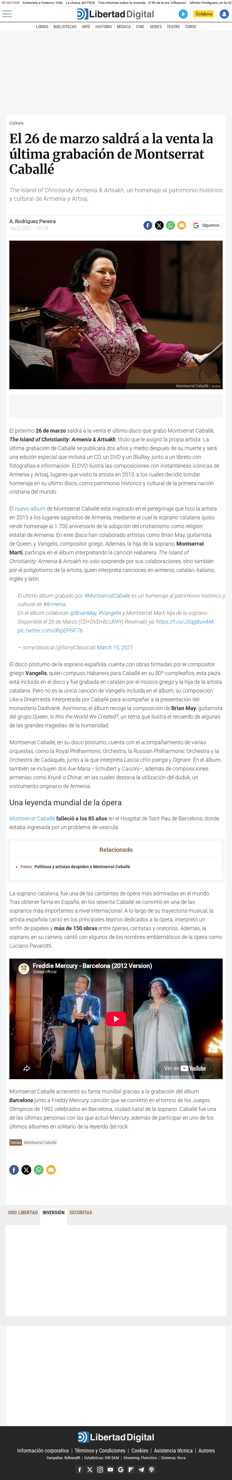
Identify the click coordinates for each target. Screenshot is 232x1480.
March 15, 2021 (115, 647)
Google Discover (121, 1469)
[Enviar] (170, 225)
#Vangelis (109, 613)
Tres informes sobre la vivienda (121, 3)
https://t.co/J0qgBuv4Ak (185, 621)
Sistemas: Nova (173, 1458)
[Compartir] (147, 225)
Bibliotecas (64, 26)
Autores (206, 1450)
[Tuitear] (159, 225)
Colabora (204, 14)
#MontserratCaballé (107, 595)
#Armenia (54, 604)
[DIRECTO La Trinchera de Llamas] (183, 14)
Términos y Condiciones (100, 1450)
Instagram (100, 1469)
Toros (190, 26)
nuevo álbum (30, 508)
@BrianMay (83, 613)
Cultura (16, 123)
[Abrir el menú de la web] (39, 14)
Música (124, 26)
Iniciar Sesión (224, 14)
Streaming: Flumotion (140, 1458)
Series (156, 26)
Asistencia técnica (173, 1450)
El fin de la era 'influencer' (167, 3)
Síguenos (210, 225)
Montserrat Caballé (32, 818)
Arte (86, 26)
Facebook (80, 1469)
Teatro (173, 26)
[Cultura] (115, 14)
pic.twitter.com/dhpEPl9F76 (50, 630)
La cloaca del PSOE (80, 3)
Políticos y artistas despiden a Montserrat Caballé (75, 866)
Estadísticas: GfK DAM (101, 1458)
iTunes (151, 1469)
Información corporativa (43, 1450)
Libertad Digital (116, 1437)
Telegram (141, 1469)
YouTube (110, 1469)
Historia (103, 26)
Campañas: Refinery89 (63, 1458)
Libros (42, 26)
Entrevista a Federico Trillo (43, 3)
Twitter (90, 1469)
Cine (140, 26)
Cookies (139, 1450)
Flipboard (131, 1469)
